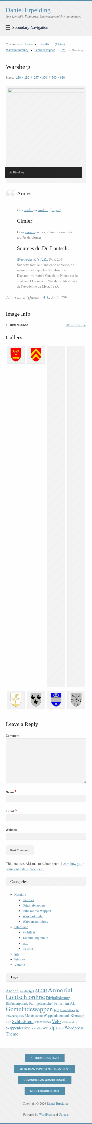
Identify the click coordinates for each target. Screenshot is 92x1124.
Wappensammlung (35, 921)
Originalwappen (34, 905)
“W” (63, 50)
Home (29, 44)
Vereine (19, 964)
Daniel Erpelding (28, 9)
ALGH (41, 991)
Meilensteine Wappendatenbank (47, 1015)
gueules (27, 209)
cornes (30, 232)
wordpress (53, 1027)
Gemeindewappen (29, 1008)
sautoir (43, 209)
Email (11, 811)
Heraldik (43, 44)
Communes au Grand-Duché (44, 1080)
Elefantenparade (17, 1003)
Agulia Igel (27, 991)
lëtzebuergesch (15, 1016)
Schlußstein (22, 1021)
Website (11, 829)
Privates (19, 959)
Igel (56, 1009)
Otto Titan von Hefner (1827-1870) (44, 1069)
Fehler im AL (64, 1003)
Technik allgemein (35, 937)
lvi (77, 1010)
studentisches (42, 1022)
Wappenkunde (33, 916)
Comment (12, 735)
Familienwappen (44, 50)
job (16, 953)
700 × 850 (58, 77)
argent (56, 209)
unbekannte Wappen (37, 910)
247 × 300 (40, 77)
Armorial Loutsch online (39, 993)
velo (25, 943)
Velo (56, 1021)
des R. (32, 259)
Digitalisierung (58, 997)
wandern (73, 1022)
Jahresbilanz (67, 1010)
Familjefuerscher (41, 1003)
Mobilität (29, 932)
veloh (65, 1022)
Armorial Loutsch (45, 1058)
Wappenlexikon (18, 1028)
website (28, 948)
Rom (8, 1022)
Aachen (12, 990)
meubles (28, 900)
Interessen (21, 926)
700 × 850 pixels (76, 325)
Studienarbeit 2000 (44, 1091)
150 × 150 (22, 77)
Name (11, 792)
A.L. (46, 297)
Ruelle (22, 259)
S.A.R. (42, 259)
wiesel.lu (36, 1028)
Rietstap (77, 1015)
